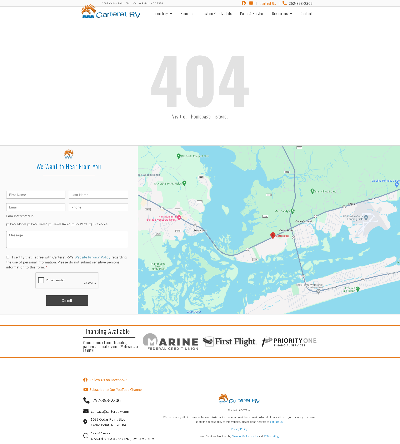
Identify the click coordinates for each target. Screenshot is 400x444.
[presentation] (67, 280)
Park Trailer (39, 224)
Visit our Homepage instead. (200, 116)
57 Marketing (271, 436)
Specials (187, 13)
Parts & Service (252, 13)
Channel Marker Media (245, 436)
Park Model (18, 224)
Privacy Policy (239, 429)
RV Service (100, 224)
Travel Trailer (61, 224)
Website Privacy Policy (92, 257)
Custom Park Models (217, 13)
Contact (307, 13)
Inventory (161, 13)
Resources (280, 13)
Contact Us (268, 3)
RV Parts (81, 224)
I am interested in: (20, 216)
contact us (276, 422)
